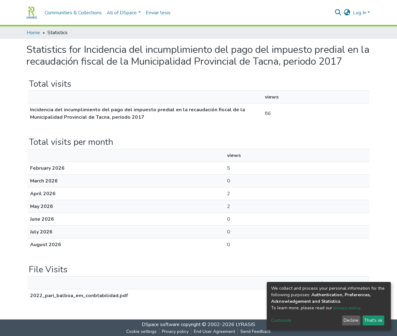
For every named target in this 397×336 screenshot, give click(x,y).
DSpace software (161, 324)
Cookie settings (141, 331)
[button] (347, 12)
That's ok (373, 320)
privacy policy (346, 308)
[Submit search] (338, 12)
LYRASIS (245, 324)
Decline (351, 320)
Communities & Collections (73, 12)
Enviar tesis (158, 12)
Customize (281, 320)
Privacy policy (175, 331)
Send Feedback (255, 331)
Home (33, 32)
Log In (359, 12)
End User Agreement (214, 331)
